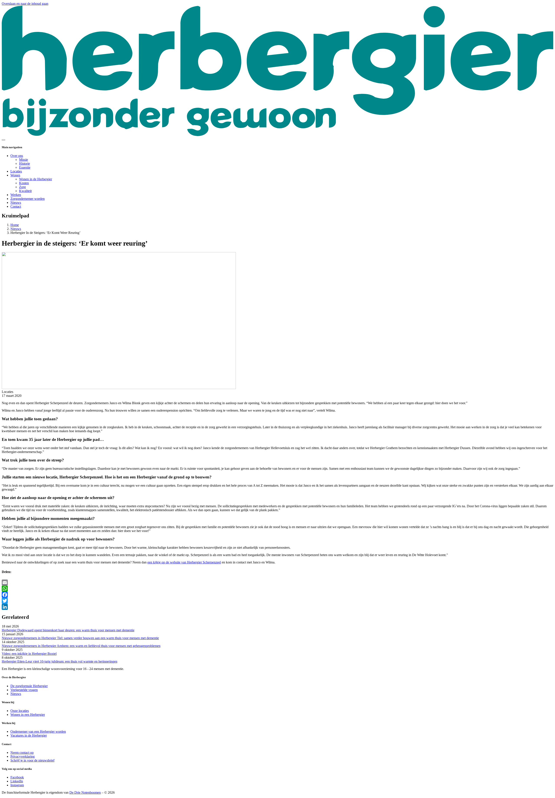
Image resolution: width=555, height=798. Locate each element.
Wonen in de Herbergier (35, 179)
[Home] (277, 135)
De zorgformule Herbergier (29, 686)
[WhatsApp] (277, 589)
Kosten (24, 183)
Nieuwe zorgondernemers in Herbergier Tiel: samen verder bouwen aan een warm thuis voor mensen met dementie (80, 638)
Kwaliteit (25, 191)
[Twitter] (277, 601)
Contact (15, 206)
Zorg (22, 187)
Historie (24, 163)
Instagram (17, 785)
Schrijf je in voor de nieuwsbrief (32, 760)
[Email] (277, 583)
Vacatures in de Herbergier (28, 735)
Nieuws (15, 202)
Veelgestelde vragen (24, 690)
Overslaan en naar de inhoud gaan (25, 3)
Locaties (16, 171)
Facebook (17, 777)
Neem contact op (22, 752)
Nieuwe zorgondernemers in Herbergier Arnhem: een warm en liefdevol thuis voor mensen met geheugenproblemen (81, 646)
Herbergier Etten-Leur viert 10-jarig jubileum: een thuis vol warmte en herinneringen (59, 661)
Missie (23, 159)
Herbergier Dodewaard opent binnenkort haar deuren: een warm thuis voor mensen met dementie (68, 630)
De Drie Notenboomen (85, 792)
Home (14, 225)
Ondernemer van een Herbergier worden (38, 731)
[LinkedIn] (277, 607)
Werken (15, 195)
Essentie (24, 167)
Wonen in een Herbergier (27, 714)
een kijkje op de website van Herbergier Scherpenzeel (184, 562)
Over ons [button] (16, 156)
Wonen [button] (15, 175)
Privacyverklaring (22, 756)
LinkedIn (16, 781)
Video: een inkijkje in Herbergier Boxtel (29, 653)
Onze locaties (19, 711)
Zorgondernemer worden (27, 198)
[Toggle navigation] (3, 140)
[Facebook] (277, 595)
